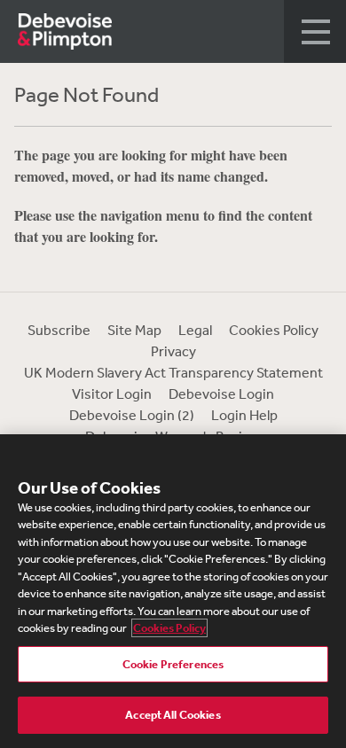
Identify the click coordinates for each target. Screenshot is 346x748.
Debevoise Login (221, 393)
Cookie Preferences (173, 664)
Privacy (173, 351)
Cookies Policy (273, 330)
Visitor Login (112, 393)
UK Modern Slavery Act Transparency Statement (173, 372)
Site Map (134, 330)
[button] (315, 31)
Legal (195, 330)
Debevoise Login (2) (131, 415)
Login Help (244, 415)
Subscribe (59, 330)
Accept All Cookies (172, 714)
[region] (173, 591)
